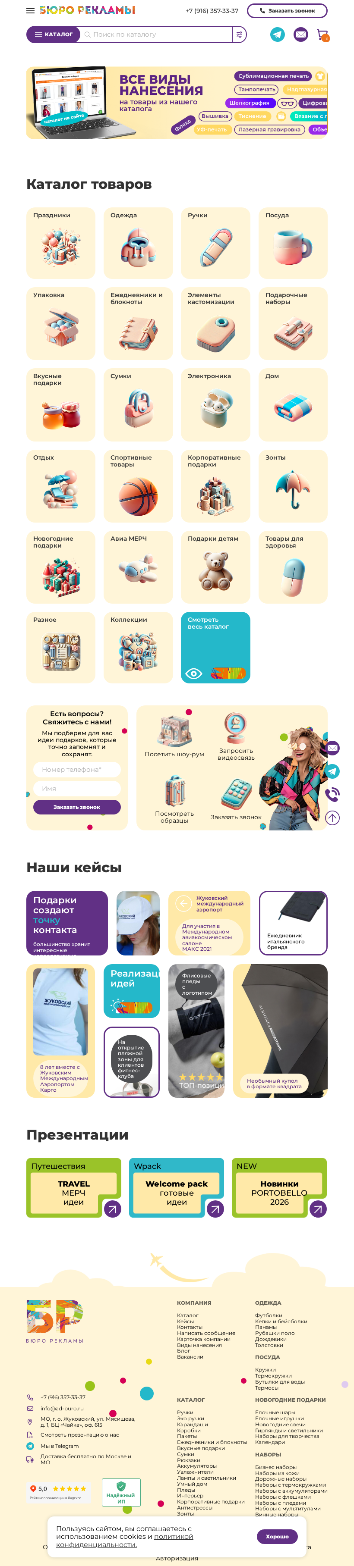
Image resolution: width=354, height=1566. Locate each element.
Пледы (186, 1490)
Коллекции (129, 619)
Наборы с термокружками (290, 1485)
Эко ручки (190, 1419)
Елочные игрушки (279, 1419)
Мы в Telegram (60, 1446)
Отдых (43, 457)
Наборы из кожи (277, 1473)
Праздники (51, 215)
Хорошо (277, 1536)
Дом (272, 376)
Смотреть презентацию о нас (80, 1434)
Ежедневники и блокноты (137, 298)
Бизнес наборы (276, 1467)
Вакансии (190, 1357)
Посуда (277, 215)
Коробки (189, 1431)
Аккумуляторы (197, 1466)
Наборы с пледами (280, 1503)
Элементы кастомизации (211, 298)
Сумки (121, 376)
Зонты (276, 457)
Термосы (266, 1388)
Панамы (266, 1327)
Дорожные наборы (281, 1479)
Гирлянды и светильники (289, 1431)
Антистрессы (194, 1508)
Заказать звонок (292, 10)
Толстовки (269, 1345)
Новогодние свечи (280, 1425)
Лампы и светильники (206, 1478)
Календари (270, 1442)
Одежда (124, 215)
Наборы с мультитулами (288, 1509)
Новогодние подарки (53, 542)
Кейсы (185, 1322)
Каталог (59, 34)
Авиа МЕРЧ (129, 538)
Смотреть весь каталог (208, 623)
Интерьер (190, 1496)
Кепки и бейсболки (281, 1322)
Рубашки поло (275, 1333)
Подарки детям (213, 538)
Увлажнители (195, 1472)
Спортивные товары (131, 461)
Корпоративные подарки (214, 461)
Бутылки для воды (280, 1382)
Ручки (198, 215)
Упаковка (48, 294)
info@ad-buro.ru (62, 1408)
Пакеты (187, 1436)
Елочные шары (275, 1412)
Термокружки (273, 1376)
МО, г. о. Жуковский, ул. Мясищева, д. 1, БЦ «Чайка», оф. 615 (88, 1422)
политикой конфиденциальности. (124, 1540)
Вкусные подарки (47, 379)
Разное (45, 619)
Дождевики (271, 1339)
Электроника (209, 376)
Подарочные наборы (286, 298)
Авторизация (177, 1558)
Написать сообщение (206, 1333)
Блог (183, 1351)
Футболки (268, 1315)
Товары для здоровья (284, 542)
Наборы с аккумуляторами (291, 1491)
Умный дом (192, 1484)
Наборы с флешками (283, 1497)
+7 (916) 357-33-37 (212, 10)
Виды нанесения (199, 1345)
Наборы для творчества (287, 1436)
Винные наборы (276, 1515)
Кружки (265, 1370)
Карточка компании (204, 1339)
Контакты (189, 1327)
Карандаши (192, 1425)
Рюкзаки (188, 1460)
